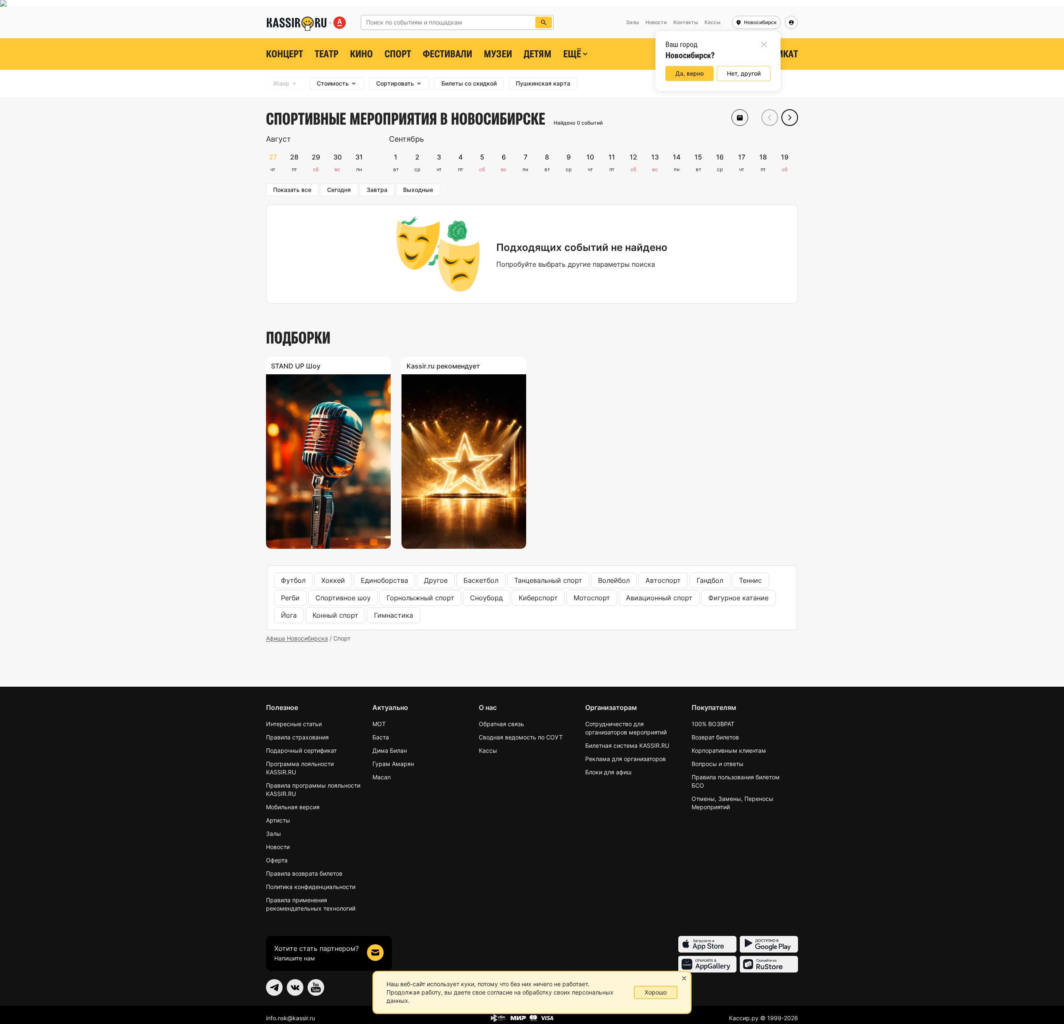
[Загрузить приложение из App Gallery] (707, 964)
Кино (361, 54)
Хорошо (656, 992)
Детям (538, 54)
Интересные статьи (294, 723)
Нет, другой (744, 73)
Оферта (277, 860)
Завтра (377, 189)
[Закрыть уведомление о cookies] (684, 978)
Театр (326, 54)
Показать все (292, 189)
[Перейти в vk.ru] (295, 987)
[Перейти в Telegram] (274, 987)
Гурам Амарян (393, 763)
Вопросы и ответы (718, 763)
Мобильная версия (293, 806)
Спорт (397, 54)
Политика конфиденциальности (310, 886)
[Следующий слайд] (789, 117)
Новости (278, 846)
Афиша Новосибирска (297, 638)
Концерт (284, 54)
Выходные (418, 189)
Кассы (488, 750)
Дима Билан (389, 750)
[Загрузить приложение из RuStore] (769, 964)
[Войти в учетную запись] (791, 22)
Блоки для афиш (608, 772)
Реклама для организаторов (625, 758)
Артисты (278, 820)
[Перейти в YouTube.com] (316, 987)
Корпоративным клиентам (729, 750)
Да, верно (689, 73)
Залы (273, 833)
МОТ (379, 723)
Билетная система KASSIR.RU (627, 745)
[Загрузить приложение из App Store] (707, 944)
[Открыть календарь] (740, 117)
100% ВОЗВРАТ (713, 723)
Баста (380, 737)
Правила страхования (297, 737)
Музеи (498, 54)
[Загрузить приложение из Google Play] (769, 944)
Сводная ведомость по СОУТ (521, 737)
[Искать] (543, 22)
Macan (381, 777)
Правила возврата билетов (304, 873)
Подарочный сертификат (301, 750)
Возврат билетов (715, 737)
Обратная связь (501, 723)
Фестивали (447, 54)
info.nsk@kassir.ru (290, 1018)
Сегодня (339, 189)
